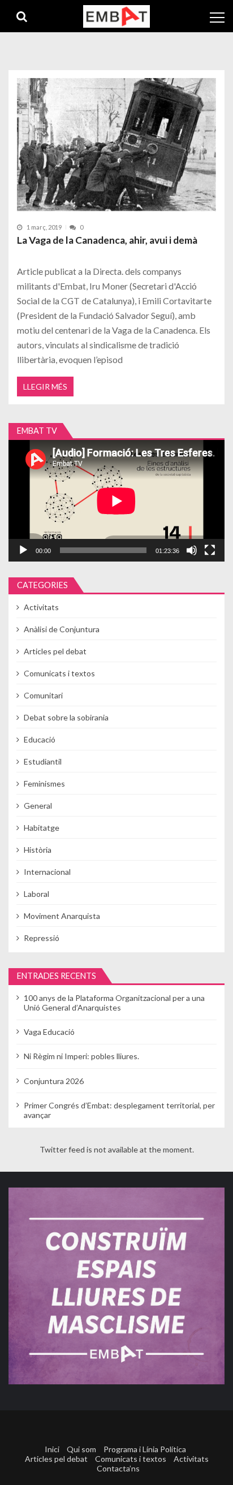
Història (37, 849)
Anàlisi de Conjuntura (62, 629)
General (38, 805)
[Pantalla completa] (209, 550)
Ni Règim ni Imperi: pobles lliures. (81, 1056)
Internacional (47, 872)
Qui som (81, 1449)
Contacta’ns (118, 1468)
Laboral (36, 894)
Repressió (41, 938)
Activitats (41, 607)
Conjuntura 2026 (54, 1081)
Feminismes (44, 783)
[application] (116, 501)
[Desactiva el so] (191, 550)
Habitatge (41, 827)
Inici (52, 1449)
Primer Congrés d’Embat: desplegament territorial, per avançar (119, 1110)
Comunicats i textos (59, 673)
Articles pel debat (55, 651)
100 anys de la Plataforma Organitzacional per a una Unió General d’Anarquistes (114, 1002)
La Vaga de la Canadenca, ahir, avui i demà (107, 240)
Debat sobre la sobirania (66, 717)
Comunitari (43, 695)
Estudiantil (43, 761)
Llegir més (45, 386)
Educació (39, 739)
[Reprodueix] (23, 550)
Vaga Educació (49, 1032)
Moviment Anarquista (62, 916)
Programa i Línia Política (144, 1449)
